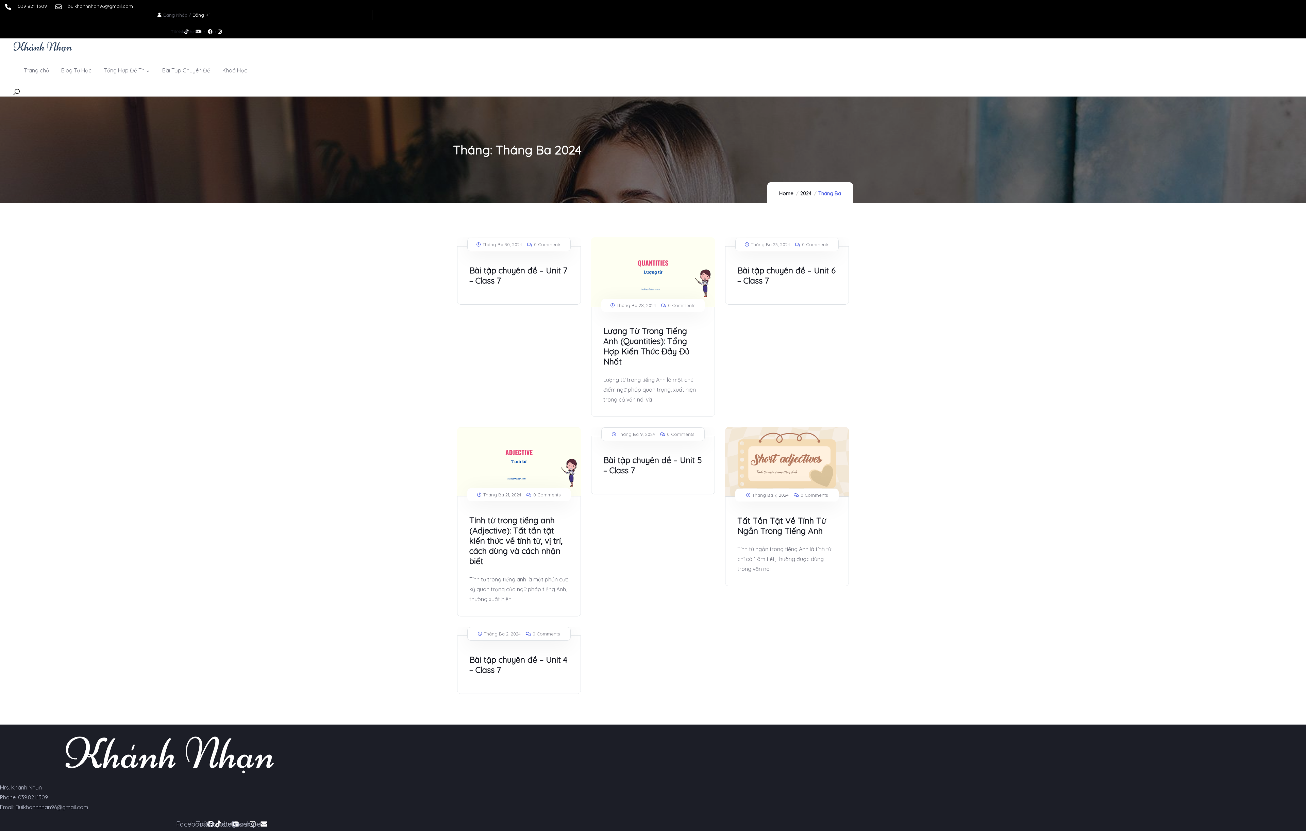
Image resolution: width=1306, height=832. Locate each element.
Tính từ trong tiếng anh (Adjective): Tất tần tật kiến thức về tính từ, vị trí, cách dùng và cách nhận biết (516, 540)
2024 (805, 193)
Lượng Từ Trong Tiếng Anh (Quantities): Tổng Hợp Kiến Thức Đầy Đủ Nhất (646, 346)
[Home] (42, 46)
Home (786, 193)
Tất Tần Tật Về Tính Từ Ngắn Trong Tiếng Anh (781, 525)
